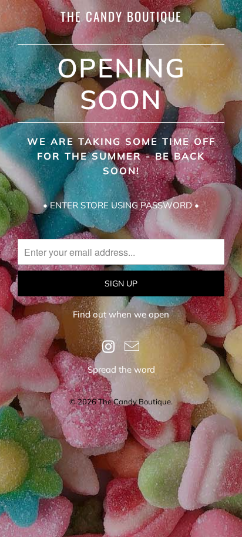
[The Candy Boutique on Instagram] (109, 347)
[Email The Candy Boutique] (132, 347)
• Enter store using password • (121, 205)
